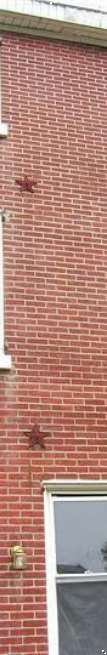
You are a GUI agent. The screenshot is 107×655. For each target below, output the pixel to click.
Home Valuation (28, 2)
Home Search (21, 2)
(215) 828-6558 (91, 2)
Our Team (36, 2)
